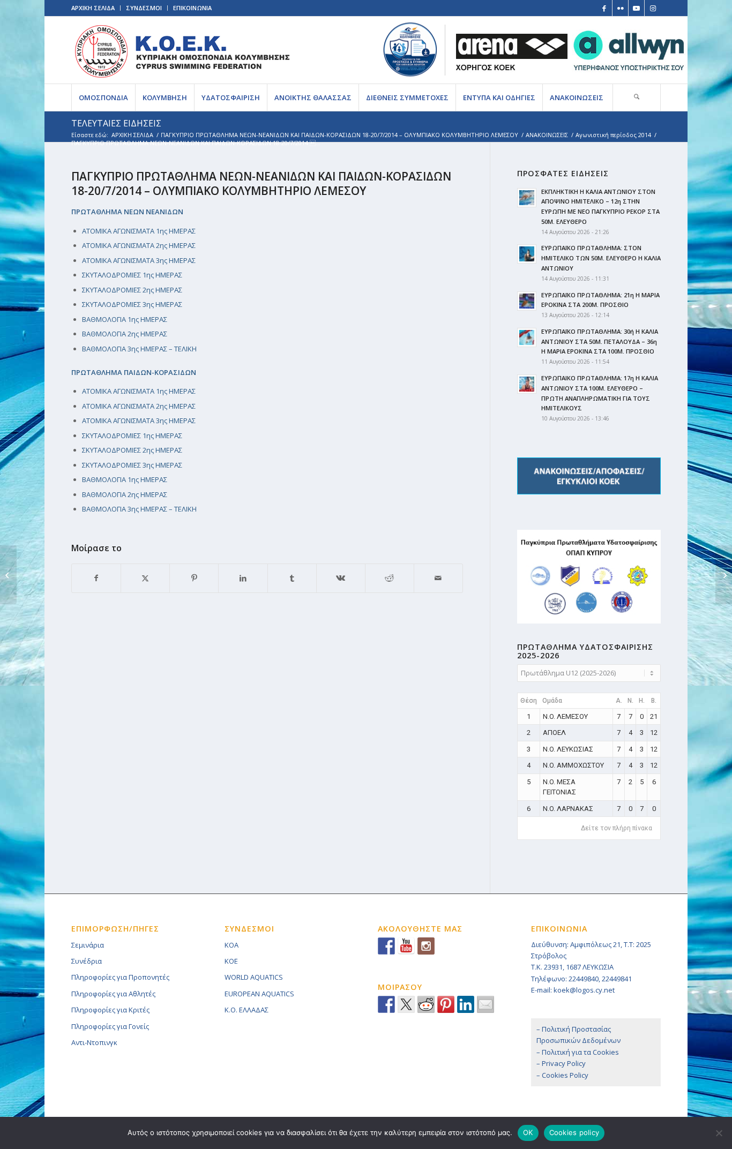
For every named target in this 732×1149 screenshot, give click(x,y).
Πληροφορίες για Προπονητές (120, 977)
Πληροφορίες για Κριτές (110, 1010)
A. (619, 700)
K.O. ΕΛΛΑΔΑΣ (246, 1010)
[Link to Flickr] (620, 8)
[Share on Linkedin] (465, 1004)
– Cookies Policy (562, 1075)
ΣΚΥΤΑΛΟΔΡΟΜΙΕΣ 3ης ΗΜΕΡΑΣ (132, 304)
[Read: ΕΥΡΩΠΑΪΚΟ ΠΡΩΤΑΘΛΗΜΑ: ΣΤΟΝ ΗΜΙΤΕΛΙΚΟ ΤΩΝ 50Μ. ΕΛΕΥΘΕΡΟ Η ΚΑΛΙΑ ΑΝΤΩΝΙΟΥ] (526, 254)
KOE (231, 961)
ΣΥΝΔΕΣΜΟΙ (144, 8)
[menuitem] (103, 97)
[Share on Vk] (341, 578)
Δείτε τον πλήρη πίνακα (616, 828)
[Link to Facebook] (604, 8)
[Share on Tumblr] (292, 578)
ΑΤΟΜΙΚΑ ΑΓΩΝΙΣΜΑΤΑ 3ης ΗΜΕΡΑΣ (139, 260)
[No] (718, 1133)
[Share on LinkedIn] (243, 578)
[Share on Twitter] (406, 1004)
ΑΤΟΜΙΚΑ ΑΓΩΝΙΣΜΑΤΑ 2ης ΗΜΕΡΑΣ (139, 245)
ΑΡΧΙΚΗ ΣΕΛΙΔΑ (93, 8)
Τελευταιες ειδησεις (116, 123)
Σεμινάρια (87, 945)
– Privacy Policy (561, 1063)
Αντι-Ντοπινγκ (94, 1042)
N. (630, 700)
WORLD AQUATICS (254, 977)
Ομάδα (552, 700)
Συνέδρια (86, 961)
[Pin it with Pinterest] (445, 1004)
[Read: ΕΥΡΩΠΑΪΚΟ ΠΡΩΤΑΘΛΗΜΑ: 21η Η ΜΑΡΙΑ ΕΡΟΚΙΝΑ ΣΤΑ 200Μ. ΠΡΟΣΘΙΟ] (526, 301)
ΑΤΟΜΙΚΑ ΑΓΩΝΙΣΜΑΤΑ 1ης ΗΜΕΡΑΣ (139, 231)
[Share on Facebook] (96, 578)
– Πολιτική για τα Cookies (577, 1052)
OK (528, 1132)
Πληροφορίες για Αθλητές (113, 993)
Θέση (528, 700)
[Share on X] (145, 578)
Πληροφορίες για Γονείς (110, 1026)
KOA (231, 945)
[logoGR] (182, 50)
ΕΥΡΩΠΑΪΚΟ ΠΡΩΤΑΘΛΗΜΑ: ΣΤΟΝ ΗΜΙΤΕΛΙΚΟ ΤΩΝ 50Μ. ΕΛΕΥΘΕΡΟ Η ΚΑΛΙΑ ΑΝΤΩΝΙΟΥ (601, 258)
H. (642, 700)
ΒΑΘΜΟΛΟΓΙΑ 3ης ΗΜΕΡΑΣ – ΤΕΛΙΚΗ (139, 349)
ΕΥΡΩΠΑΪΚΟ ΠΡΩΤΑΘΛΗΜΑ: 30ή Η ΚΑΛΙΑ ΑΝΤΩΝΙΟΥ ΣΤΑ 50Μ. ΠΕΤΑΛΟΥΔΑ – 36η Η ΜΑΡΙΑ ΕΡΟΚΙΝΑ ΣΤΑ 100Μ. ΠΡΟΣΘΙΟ (599, 341)
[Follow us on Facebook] (386, 946)
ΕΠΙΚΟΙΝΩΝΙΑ (192, 8)
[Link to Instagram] (653, 8)
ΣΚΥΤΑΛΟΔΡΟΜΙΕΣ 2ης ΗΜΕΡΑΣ (132, 290)
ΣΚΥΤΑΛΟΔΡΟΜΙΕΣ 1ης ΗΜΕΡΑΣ (132, 275)
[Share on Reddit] (389, 578)
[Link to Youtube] (636, 8)
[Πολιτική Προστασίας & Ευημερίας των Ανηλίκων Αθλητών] (410, 49)
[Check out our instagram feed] (426, 946)
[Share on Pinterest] (194, 578)
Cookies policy (574, 1132)
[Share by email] (485, 1004)
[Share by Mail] (438, 578)
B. (653, 700)
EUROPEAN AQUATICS (259, 993)
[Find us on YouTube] (406, 946)
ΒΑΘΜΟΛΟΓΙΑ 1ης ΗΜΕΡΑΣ (124, 319)
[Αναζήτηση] (637, 97)
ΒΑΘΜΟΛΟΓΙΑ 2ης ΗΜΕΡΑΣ (124, 334)
